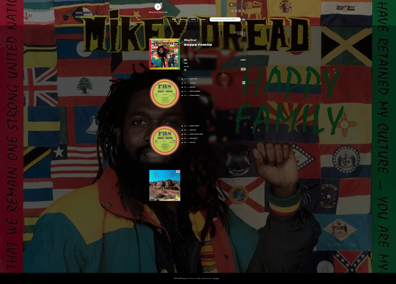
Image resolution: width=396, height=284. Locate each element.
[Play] (182, 79)
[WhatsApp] (236, 10)
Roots (243, 69)
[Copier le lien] (243, 10)
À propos (216, 278)
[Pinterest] (239, 10)
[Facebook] (232, 10)
